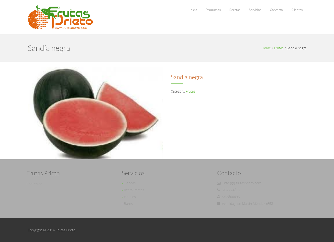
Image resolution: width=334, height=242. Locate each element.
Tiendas (130, 183)
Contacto (276, 10)
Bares (128, 203)
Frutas (279, 48)
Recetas (234, 10)
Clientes (297, 10)
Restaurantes (134, 190)
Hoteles (130, 196)
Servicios (255, 10)
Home (266, 48)
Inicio (193, 10)
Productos (213, 10)
